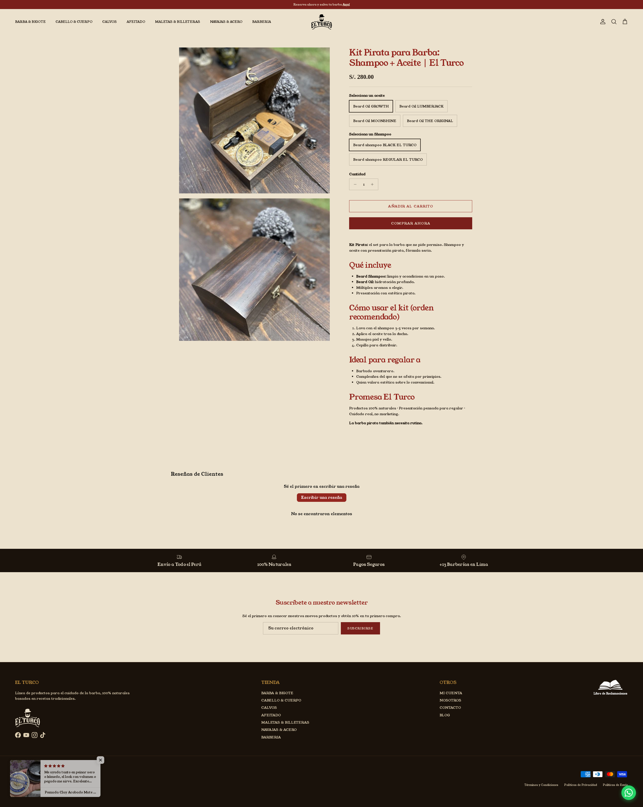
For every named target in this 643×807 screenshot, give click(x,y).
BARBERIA (261, 21)
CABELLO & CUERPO (74, 21)
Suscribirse (360, 628)
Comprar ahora (410, 223)
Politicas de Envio (615, 785)
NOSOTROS (450, 700)
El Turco (32, 773)
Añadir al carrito (410, 206)
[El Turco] (321, 22)
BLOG (445, 715)
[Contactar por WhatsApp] (628, 792)
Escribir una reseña (321, 497)
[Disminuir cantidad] (353, 184)
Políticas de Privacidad (580, 785)
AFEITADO (136, 21)
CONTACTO (450, 707)
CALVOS (109, 21)
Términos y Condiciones (541, 785)
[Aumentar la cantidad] (373, 184)
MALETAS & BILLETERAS (177, 21)
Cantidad (357, 174)
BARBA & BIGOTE (30, 21)
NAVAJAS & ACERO (226, 21)
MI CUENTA (451, 692)
